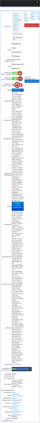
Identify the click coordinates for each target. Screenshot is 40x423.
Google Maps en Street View (17, 412)
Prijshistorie (17, 90)
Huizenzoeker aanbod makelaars (16, 407)
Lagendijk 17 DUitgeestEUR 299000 (33, 16)
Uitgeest (14, 398)
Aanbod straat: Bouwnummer (17, 205)
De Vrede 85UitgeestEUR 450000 (27, 17)
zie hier (14, 392)
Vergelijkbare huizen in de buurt (17, 395)
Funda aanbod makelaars (16, 403)
